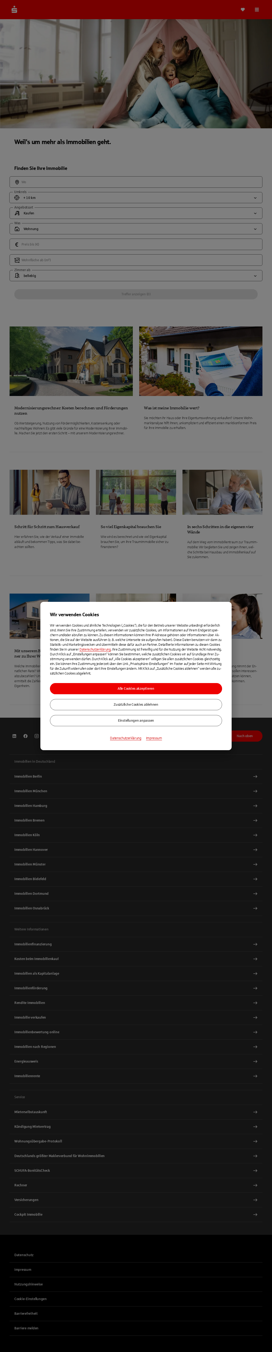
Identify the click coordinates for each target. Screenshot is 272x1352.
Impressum (154, 738)
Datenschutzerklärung (95, 649)
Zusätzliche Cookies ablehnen (136, 704)
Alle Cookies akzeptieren (136, 689)
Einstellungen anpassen (136, 720)
